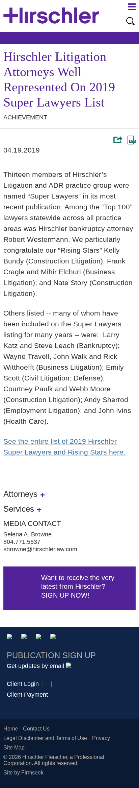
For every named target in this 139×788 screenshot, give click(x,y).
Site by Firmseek (23, 772)
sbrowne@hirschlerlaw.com (40, 549)
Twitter (40, 638)
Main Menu (132, 6)
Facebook (54, 638)
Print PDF (132, 140)
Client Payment (27, 694)
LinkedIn (25, 638)
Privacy (101, 738)
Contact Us (36, 729)
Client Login (23, 683)
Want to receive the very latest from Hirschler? (77, 586)
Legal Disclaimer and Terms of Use (45, 738)
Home (10, 729)
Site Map (14, 747)
